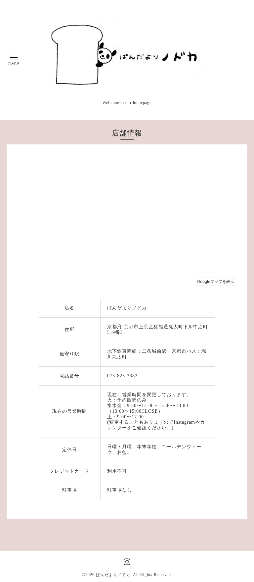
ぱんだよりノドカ (113, 574)
